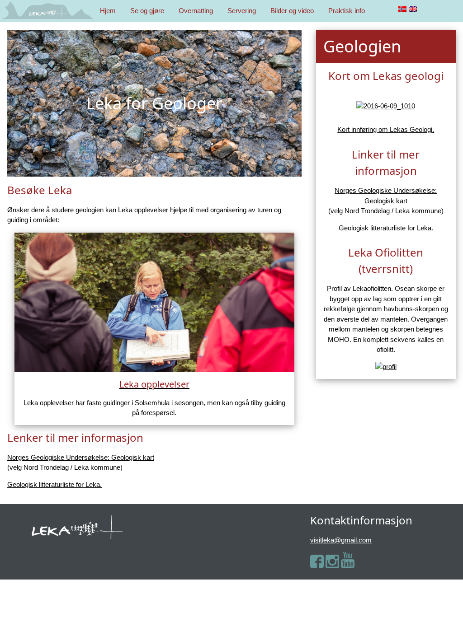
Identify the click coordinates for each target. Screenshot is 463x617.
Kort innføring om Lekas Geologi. (385, 129)
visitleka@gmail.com (341, 540)
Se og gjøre (147, 10)
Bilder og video (292, 10)
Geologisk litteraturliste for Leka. (54, 484)
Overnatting (196, 10)
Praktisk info (346, 10)
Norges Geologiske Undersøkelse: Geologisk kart (80, 457)
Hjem (108, 10)
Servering (241, 10)
